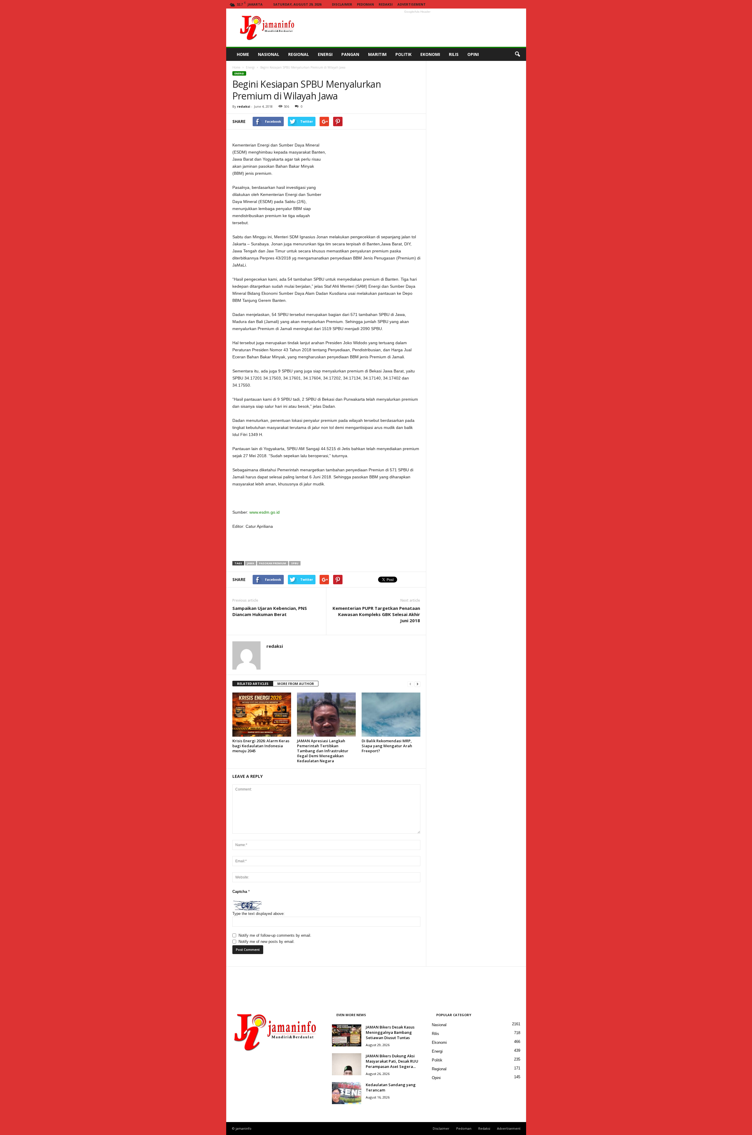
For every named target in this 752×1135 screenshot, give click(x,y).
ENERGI (325, 54)
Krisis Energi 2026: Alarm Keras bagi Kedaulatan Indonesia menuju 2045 (260, 745)
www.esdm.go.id (264, 512)
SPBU (294, 563)
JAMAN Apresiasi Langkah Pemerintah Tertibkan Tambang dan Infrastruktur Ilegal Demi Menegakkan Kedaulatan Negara (322, 750)
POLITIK (403, 54)
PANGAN (350, 54)
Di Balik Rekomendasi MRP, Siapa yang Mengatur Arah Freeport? (387, 745)
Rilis (435, 1033)
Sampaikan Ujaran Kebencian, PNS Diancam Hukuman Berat (269, 611)
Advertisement (411, 4)
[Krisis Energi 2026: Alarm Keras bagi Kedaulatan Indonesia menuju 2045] (261, 715)
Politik (437, 1060)
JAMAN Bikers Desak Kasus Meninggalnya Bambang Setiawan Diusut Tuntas (390, 1032)
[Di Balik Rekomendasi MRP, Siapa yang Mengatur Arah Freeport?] (391, 715)
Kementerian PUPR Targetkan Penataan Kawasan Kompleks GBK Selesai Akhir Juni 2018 (376, 614)
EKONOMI (430, 54)
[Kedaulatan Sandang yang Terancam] (346, 1093)
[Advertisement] (417, 27)
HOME (243, 54)
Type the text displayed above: (258, 913)
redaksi (243, 106)
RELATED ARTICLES (252, 683)
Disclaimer (342, 4)
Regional (439, 1069)
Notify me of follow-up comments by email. (275, 935)
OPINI (473, 54)
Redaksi (386, 4)
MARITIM (377, 54)
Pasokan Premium (272, 563)
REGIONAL (298, 54)
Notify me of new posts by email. (267, 941)
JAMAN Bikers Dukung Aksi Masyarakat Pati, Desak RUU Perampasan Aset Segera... (392, 1061)
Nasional (439, 1025)
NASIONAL (268, 54)
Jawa (250, 563)
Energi (250, 67)
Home (236, 67)
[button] (517, 54)
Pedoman (365, 4)
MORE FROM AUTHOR (295, 683)
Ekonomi (439, 1042)
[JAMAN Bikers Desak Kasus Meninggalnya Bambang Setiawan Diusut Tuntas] (346, 1035)
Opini (436, 1078)
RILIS (454, 54)
